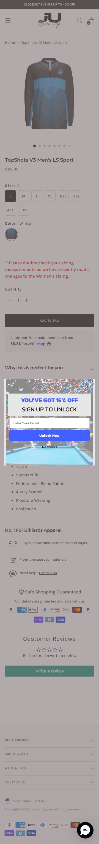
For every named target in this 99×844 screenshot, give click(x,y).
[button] (85, 830)
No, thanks (49, 446)
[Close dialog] (90, 383)
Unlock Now (49, 435)
